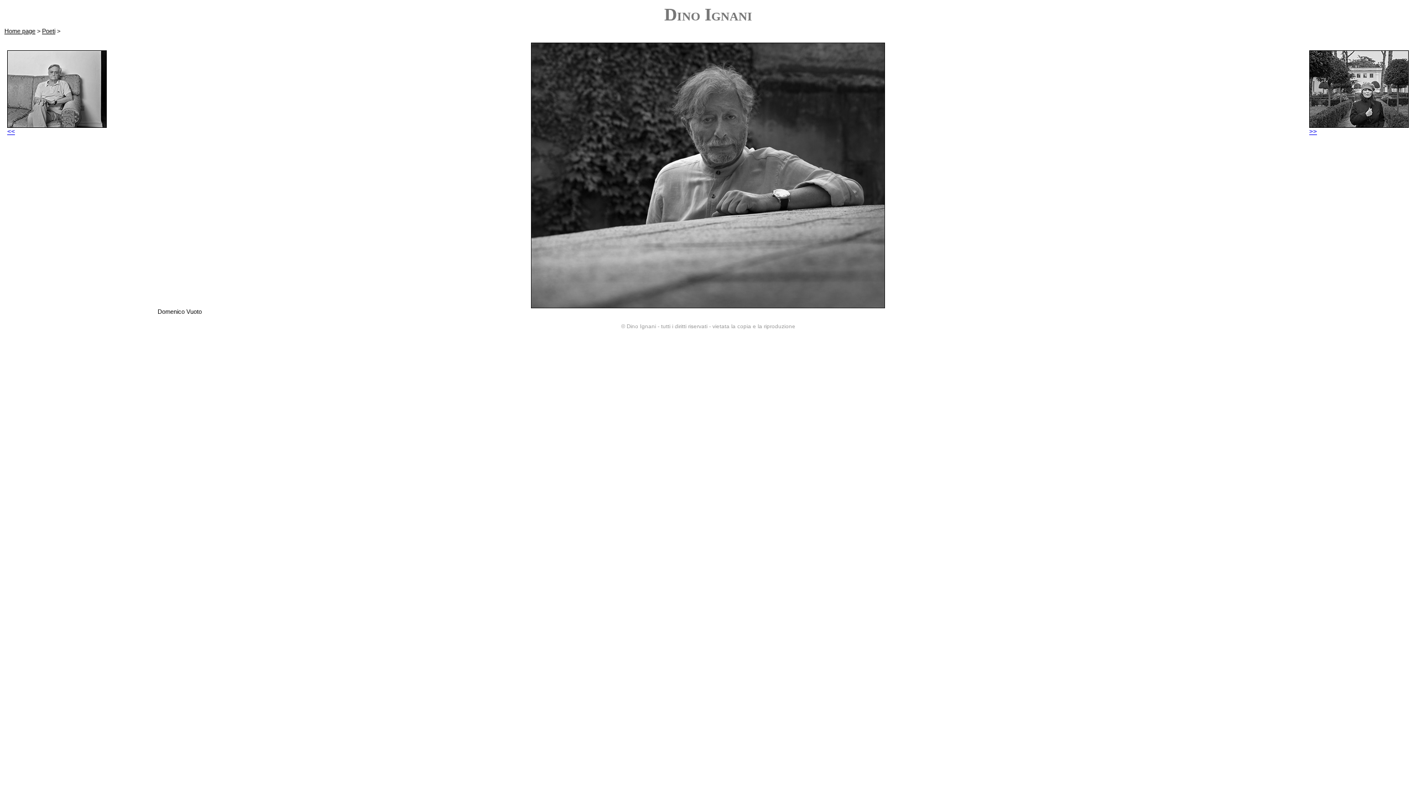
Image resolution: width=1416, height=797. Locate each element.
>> (1313, 132)
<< (11, 132)
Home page (19, 31)
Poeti (48, 31)
